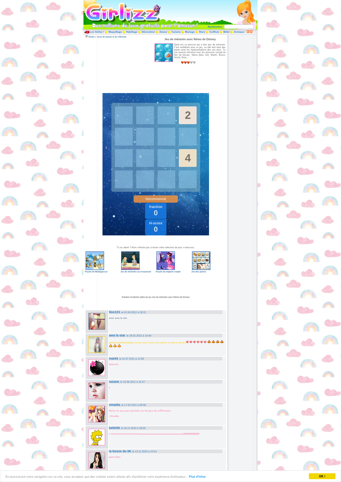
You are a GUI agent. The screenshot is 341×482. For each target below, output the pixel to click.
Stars (202, 31)
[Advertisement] (120, 63)
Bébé (226, 31)
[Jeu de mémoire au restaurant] (130, 269)
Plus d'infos (197, 476)
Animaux (239, 31)
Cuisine (176, 31)
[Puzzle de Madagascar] (95, 269)
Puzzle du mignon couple (168, 271)
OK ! (322, 476)
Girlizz (127, 12)
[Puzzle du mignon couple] (166, 269)
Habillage (131, 31)
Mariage (190, 31)
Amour (163, 31)
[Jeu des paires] (201, 269)
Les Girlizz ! (97, 31)
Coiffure (214, 31)
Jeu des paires (198, 271)
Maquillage (115, 31)
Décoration (148, 31)
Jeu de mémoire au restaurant (135, 271)
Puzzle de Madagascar (96, 271)
